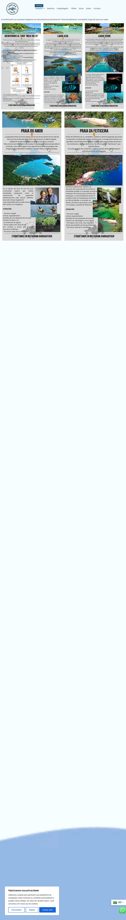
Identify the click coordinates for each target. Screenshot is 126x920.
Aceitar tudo (48, 910)
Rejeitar (32, 910)
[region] (32, 900)
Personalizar (17, 910)
